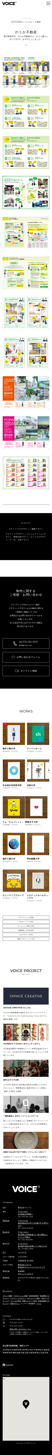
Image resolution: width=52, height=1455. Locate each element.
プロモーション (26, 922)
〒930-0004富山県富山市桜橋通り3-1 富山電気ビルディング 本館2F (33, 1234)
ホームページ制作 (26, 926)
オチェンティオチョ (25, 1274)
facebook (9, 1365)
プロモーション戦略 (20, 1296)
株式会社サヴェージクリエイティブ (31, 1267)
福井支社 (6, 1221)
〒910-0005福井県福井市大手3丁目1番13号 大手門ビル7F (33, 1223)
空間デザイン (15, 1304)
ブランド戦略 (7, 1296)
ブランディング (26, 917)
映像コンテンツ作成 (29, 1301)
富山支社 (6, 1232)
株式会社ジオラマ (24, 1265)
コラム (39, 1304)
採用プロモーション (26, 939)
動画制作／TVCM (26, 930)
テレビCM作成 (16, 1301)
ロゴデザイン (26, 935)
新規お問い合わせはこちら (20, 1329)
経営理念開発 (34, 1296)
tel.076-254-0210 (28, 642)
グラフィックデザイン (18, 1298)
